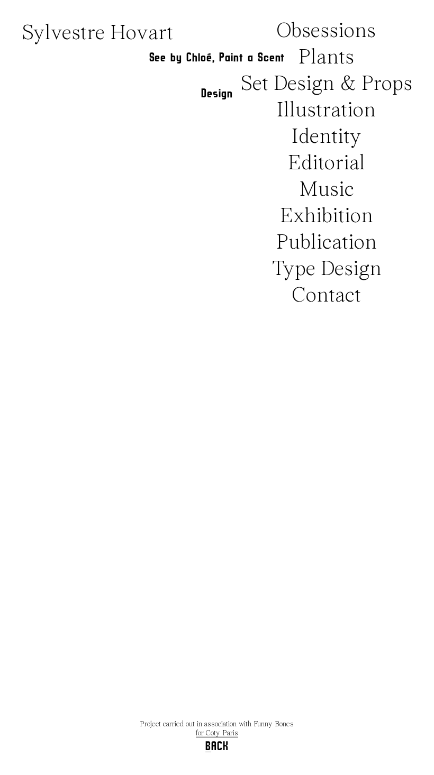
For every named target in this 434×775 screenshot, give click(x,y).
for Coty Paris (217, 733)
